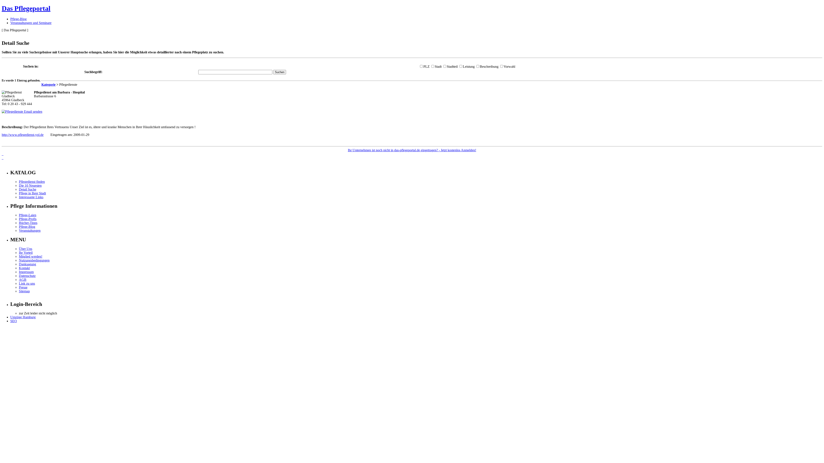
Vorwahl (509, 66)
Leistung (469, 66)
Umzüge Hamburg (23, 317)
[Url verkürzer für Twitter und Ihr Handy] (2, 158)
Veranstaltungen (30, 230)
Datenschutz (27, 276)
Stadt (438, 66)
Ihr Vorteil (26, 252)
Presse (23, 287)
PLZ (426, 66)
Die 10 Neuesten (30, 185)
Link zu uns (27, 283)
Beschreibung (489, 66)
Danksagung (27, 264)
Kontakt (24, 268)
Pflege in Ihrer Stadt (32, 193)
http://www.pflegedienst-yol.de (23, 135)
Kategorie (48, 84)
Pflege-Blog (18, 19)
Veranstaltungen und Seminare (31, 23)
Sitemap (24, 291)
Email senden (32, 111)
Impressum (26, 272)
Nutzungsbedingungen (34, 260)
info (7, 163)
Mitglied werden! (30, 256)
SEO (13, 321)
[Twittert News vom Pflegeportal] (2, 154)
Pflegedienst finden (32, 181)
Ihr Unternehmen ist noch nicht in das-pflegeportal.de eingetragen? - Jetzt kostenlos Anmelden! (412, 150)
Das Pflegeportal (26, 8)
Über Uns (25, 249)
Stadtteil (452, 66)
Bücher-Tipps (28, 223)
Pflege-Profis (27, 219)
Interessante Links (31, 197)
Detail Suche (27, 189)
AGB (22, 279)
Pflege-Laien (27, 215)
